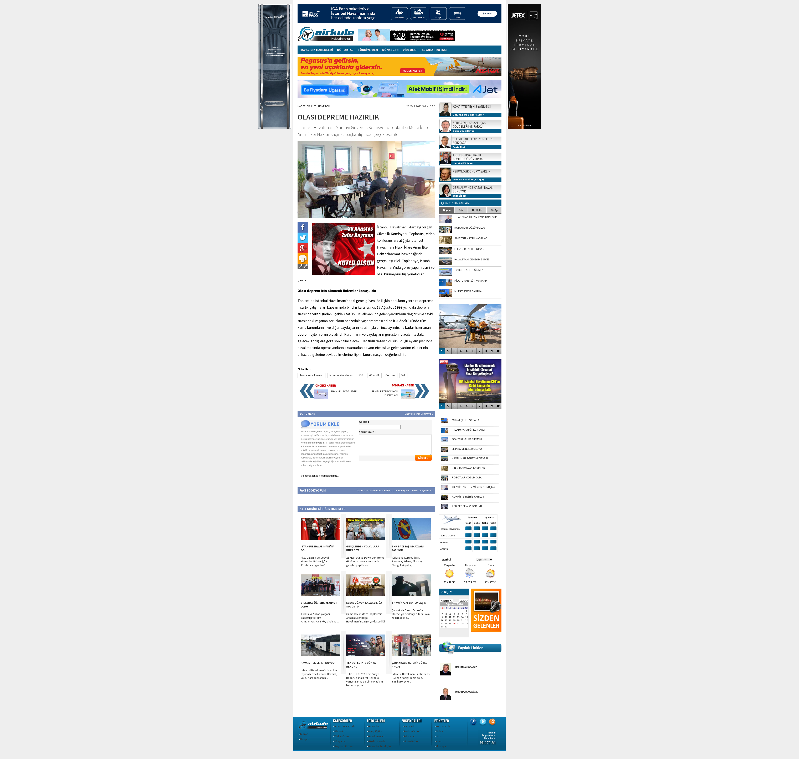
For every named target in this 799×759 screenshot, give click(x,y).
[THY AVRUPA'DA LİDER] (321, 398)
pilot (438, 736)
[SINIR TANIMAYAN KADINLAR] (444, 470)
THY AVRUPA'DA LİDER (344, 391)
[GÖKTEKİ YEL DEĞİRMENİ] (444, 441)
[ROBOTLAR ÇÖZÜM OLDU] (444, 479)
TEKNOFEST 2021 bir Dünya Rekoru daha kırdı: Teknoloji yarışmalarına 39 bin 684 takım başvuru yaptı (364, 679)
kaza (439, 741)
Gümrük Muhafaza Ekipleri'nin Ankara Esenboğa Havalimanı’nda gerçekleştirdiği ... (365, 619)
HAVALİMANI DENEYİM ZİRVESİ (470, 458)
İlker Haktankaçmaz (311, 375)
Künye (304, 734)
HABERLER (304, 106)
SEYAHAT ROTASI (434, 50)
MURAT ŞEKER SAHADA (465, 420)
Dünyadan (340, 741)
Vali (403, 375)
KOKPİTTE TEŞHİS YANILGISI (468, 496)
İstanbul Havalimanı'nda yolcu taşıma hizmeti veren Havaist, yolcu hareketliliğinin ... (319, 674)
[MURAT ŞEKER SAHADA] (444, 422)
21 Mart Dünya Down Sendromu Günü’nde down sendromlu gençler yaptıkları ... (365, 561)
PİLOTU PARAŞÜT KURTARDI (468, 429)
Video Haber (411, 741)
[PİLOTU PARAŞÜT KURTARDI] (444, 432)
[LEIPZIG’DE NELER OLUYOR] (444, 451)
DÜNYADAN (390, 50)
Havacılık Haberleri (345, 726)
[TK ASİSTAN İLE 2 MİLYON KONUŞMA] (444, 489)
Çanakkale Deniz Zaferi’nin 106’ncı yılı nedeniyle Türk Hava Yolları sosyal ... (411, 614)
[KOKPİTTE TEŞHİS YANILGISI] (444, 498)
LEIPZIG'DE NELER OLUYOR (468, 449)
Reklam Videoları (414, 731)
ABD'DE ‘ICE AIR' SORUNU (467, 506)
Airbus (440, 731)
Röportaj (339, 731)
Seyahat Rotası (343, 746)
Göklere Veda (376, 741)
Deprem (391, 375)
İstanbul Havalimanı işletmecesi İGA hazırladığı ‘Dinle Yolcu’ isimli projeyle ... (411, 677)
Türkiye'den (341, 736)
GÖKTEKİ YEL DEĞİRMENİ (467, 439)
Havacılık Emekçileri (380, 746)
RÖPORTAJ (345, 50)
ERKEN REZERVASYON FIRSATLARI (385, 393)
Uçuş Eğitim (375, 731)
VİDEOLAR (410, 50)
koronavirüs (443, 726)
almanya (441, 746)
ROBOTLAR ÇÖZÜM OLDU (467, 477)
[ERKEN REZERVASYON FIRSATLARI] (408, 398)
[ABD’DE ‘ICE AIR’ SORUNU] (444, 508)
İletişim (304, 739)
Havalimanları (376, 736)
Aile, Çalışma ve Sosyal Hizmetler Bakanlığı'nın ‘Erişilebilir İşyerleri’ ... (315, 561)
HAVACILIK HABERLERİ (316, 50)
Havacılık (373, 726)
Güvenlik (374, 375)
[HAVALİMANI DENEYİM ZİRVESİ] (444, 460)
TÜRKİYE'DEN (368, 50)
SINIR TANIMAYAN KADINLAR (468, 468)
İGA (361, 375)
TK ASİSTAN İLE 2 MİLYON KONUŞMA (473, 487)
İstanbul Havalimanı (341, 375)
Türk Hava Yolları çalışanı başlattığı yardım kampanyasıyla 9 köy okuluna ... (320, 617)
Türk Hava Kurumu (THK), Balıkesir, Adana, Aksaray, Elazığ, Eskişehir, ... (407, 561)
